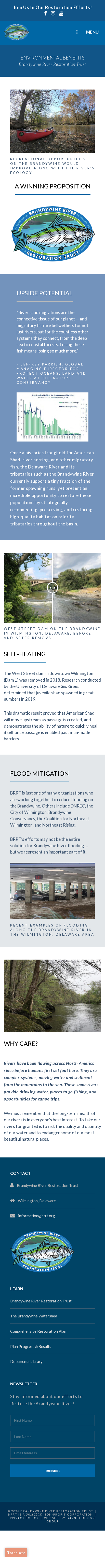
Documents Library (26, 1361)
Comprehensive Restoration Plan (38, 1331)
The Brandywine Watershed (33, 1316)
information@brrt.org (36, 1215)
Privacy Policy (24, 1518)
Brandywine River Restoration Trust (41, 1301)
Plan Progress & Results (30, 1346)
